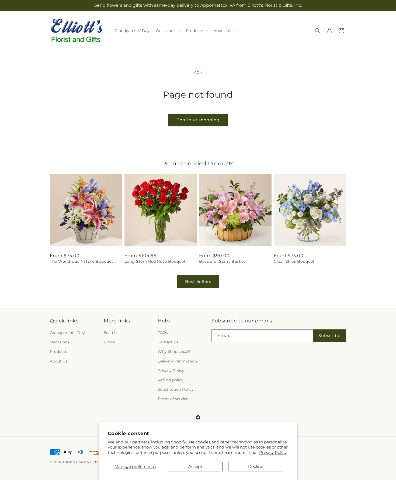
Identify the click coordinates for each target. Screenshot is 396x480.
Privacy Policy (273, 452)
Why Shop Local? (174, 351)
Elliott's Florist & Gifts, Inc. (84, 462)
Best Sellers (198, 281)
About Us (58, 361)
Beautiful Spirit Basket (222, 261)
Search (110, 332)
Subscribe (329, 335)
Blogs (109, 342)
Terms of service (173, 398)
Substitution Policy (176, 389)
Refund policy (170, 380)
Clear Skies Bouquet (294, 261)
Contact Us (168, 342)
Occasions (59, 342)
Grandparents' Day (67, 332)
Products (58, 351)
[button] (168, 30)
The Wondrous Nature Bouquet (81, 261)
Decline (255, 466)
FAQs (163, 332)
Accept (195, 466)
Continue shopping (198, 119)
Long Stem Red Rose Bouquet (155, 261)
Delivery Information (177, 361)
